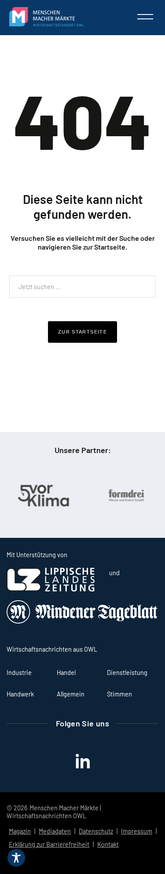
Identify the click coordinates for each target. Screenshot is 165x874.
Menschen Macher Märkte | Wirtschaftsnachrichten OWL (54, 812)
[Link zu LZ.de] (51, 589)
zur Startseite (82, 331)
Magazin (20, 831)
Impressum (136, 831)
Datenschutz (96, 831)
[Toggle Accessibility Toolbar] (16, 857)
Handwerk (20, 694)
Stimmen (119, 694)
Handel (66, 672)
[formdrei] (125, 495)
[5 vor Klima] (43, 495)
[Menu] (145, 16)
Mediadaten (55, 831)
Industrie (19, 672)
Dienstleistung (127, 672)
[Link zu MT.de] (82, 621)
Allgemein (70, 694)
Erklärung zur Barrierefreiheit (49, 844)
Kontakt (108, 844)
